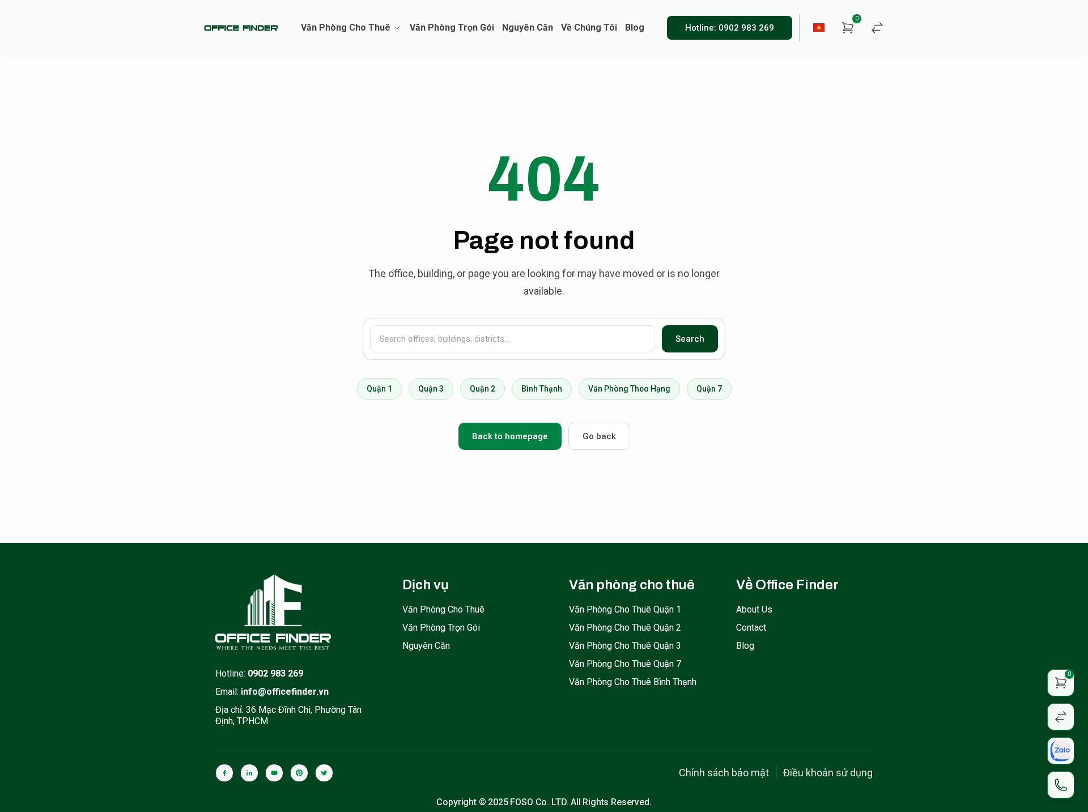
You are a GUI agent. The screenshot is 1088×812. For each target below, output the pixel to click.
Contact (751, 627)
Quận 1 (379, 388)
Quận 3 (431, 388)
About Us (754, 609)
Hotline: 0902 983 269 (729, 28)
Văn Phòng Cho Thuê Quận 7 (625, 663)
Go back (599, 436)
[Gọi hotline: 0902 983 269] (1060, 784)
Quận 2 (482, 388)
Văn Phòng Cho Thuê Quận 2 (625, 627)
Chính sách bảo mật (724, 773)
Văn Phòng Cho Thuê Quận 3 (625, 645)
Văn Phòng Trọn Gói (441, 627)
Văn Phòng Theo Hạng (629, 388)
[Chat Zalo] (1060, 750)
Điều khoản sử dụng (828, 773)
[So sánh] (877, 27)
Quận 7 (709, 388)
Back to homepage (510, 436)
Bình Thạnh (541, 388)
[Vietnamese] (819, 27)
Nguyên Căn (426, 645)
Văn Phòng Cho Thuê (443, 609)
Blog (745, 645)
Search (689, 339)
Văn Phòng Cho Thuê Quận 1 (625, 609)
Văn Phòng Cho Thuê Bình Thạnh (632, 682)
